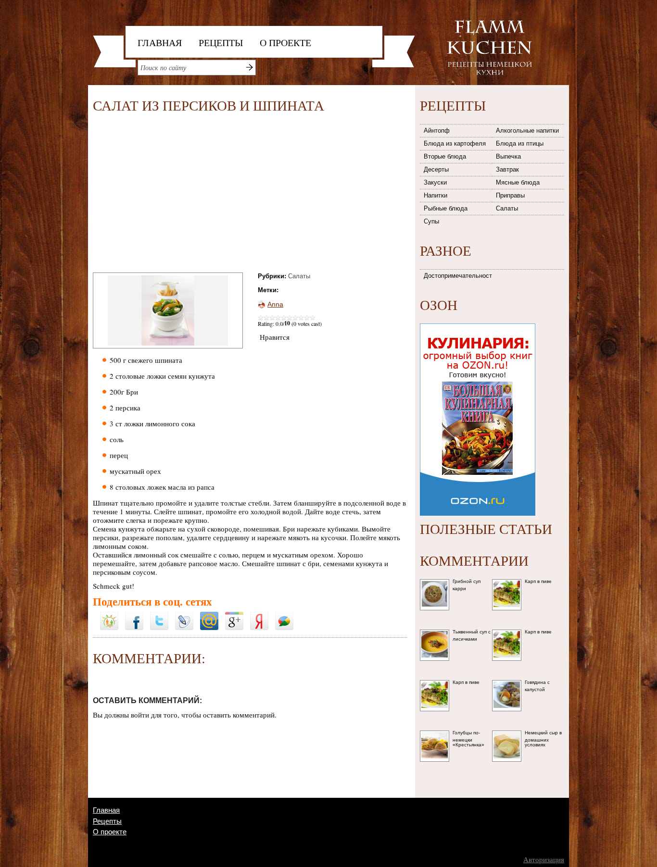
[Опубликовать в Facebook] (134, 615)
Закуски (435, 182)
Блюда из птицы (519, 143)
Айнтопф (437, 130)
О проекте (285, 42)
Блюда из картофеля (455, 143)
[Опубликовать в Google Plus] (234, 615)
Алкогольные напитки (527, 130)
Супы (431, 221)
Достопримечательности (458, 275)
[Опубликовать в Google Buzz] (284, 615)
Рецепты (221, 42)
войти (140, 714)
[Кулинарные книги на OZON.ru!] (477, 320)
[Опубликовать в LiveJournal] (184, 615)
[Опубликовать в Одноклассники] (109, 609)
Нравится (275, 337)
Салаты (299, 276)
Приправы (510, 195)
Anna (275, 304)
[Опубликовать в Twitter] (159, 615)
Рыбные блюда (445, 208)
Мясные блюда (518, 182)
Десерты (436, 169)
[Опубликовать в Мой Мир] (209, 615)
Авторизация (543, 859)
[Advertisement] (173, 194)
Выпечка (508, 156)
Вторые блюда (445, 156)
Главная (160, 42)
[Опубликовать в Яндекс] (259, 615)
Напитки (435, 195)
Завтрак (507, 169)
